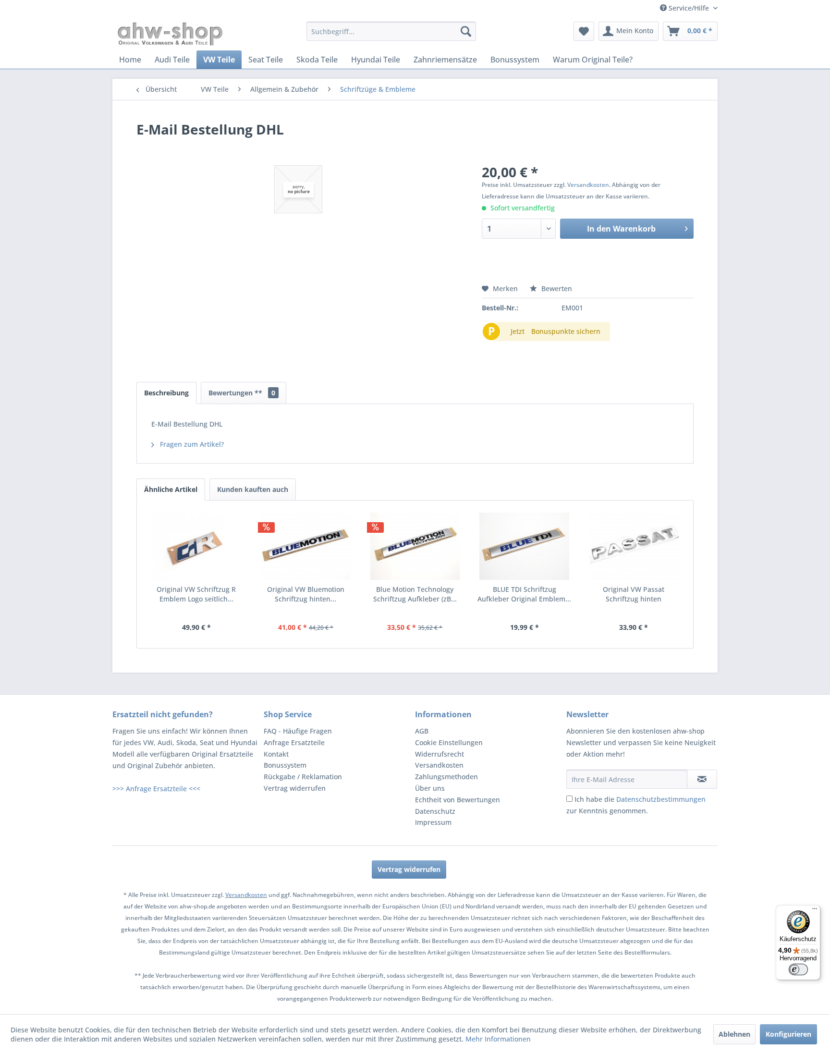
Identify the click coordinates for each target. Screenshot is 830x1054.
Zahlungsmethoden (446, 776)
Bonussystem (285, 765)
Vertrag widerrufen (295, 788)
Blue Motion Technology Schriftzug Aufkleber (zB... (415, 594)
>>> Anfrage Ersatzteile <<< (156, 788)
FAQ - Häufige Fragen (298, 730)
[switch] (798, 969)
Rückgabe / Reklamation (303, 776)
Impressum (433, 822)
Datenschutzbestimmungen (661, 799)
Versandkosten (588, 185)
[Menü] (814, 911)
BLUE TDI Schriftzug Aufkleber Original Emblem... (524, 594)
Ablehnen (734, 1034)
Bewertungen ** (241, 392)
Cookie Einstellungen (449, 742)
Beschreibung (166, 392)
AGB (421, 730)
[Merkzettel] (584, 31)
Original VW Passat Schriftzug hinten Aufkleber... (633, 594)
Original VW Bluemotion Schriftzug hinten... (305, 594)
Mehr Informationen (498, 1038)
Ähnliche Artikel (170, 489)
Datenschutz (435, 811)
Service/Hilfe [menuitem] (689, 7)
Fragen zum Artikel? (191, 444)
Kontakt (276, 754)
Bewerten (555, 288)
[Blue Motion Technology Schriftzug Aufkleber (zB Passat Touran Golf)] (415, 546)
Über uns (430, 788)
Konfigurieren (788, 1034)
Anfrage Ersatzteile (294, 742)
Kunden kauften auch (252, 489)
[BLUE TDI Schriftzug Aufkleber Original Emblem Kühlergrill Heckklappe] (524, 546)
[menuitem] (391, 31)
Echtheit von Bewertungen (457, 799)
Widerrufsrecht (439, 754)
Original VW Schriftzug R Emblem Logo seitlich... (196, 594)
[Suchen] (466, 31)
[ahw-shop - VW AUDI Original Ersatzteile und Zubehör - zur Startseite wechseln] (170, 34)
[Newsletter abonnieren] (702, 779)
